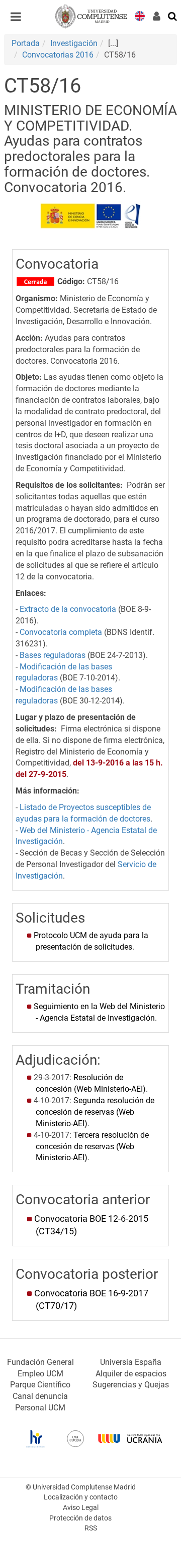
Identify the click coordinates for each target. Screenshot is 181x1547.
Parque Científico (40, 1384)
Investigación (74, 43)
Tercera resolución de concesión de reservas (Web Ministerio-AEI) (92, 1146)
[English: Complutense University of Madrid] (140, 15)
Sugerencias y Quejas (131, 1384)
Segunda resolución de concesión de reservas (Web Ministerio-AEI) (95, 1112)
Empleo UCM (40, 1373)
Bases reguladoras (52, 655)
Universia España (130, 1362)
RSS (90, 1528)
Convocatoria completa (61, 632)
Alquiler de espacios (131, 1373)
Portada (26, 43)
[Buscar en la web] (173, 15)
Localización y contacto (81, 1497)
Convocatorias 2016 (58, 55)
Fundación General (40, 1362)
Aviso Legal (81, 1507)
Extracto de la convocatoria (68, 609)
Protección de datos (80, 1518)
